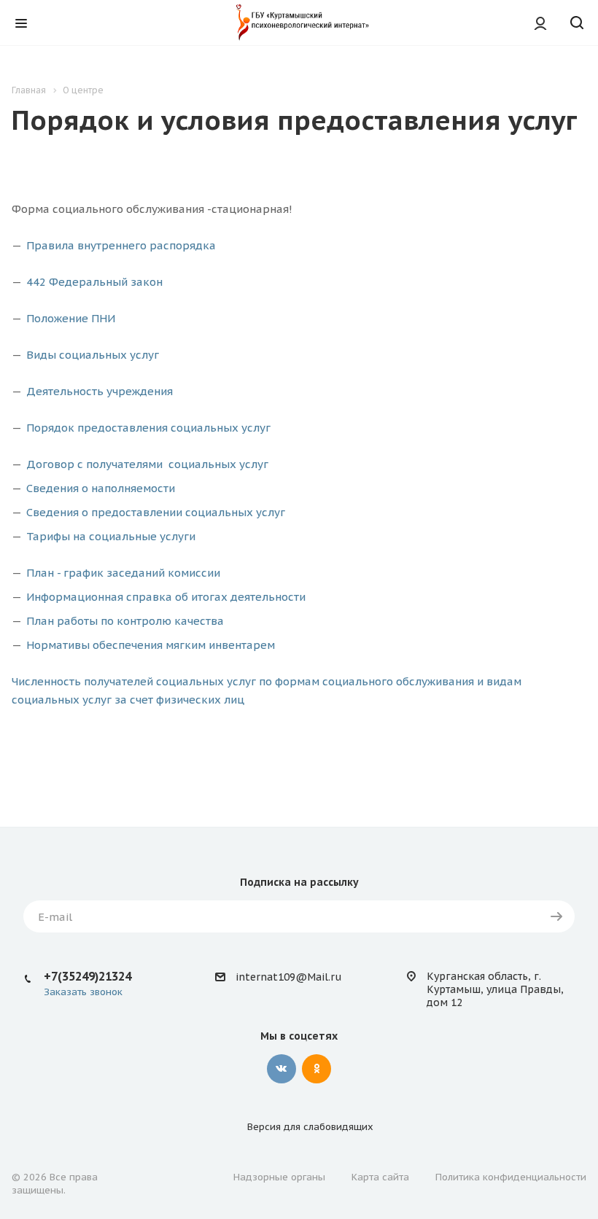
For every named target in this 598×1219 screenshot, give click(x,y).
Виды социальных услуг (92, 355)
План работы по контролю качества (125, 621)
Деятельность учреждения (99, 391)
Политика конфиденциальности (510, 1177)
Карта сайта (380, 1177)
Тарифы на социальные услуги (110, 536)
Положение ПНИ (70, 318)
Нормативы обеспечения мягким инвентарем (150, 645)
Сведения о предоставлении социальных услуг (155, 512)
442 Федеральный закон (94, 282)
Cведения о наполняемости (100, 488)
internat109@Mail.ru (288, 977)
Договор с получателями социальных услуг (147, 464)
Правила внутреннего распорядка (121, 245)
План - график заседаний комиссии (123, 573)
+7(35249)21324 (87, 976)
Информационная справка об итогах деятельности (166, 597)
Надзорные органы (279, 1177)
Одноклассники (316, 1068)
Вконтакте (281, 1068)
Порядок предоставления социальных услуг (148, 428)
